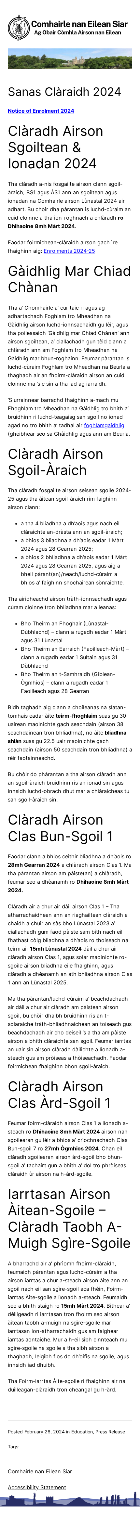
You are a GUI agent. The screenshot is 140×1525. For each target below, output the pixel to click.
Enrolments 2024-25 (69, 251)
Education (82, 1431)
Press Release (110, 1431)
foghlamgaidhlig (104, 425)
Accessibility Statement (37, 1487)
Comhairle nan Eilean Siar (40, 1471)
